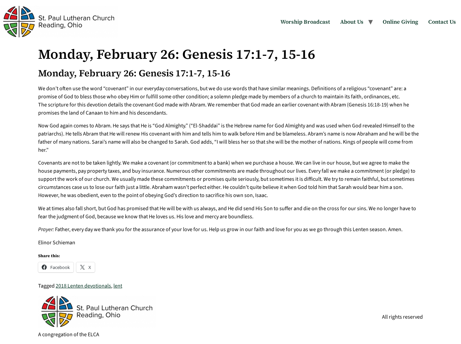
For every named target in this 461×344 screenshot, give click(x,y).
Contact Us (442, 21)
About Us (351, 21)
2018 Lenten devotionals (83, 286)
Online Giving (400, 21)
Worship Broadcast (305, 21)
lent (117, 286)
